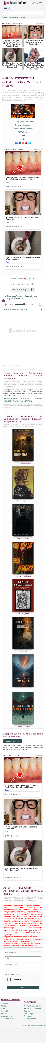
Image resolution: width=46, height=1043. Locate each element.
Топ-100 (4, 1011)
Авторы (4, 1014)
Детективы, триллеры (33, 1008)
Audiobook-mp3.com (38, 1025)
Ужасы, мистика (37, 92)
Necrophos (27, 125)
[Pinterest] (26, 143)
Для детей (28, 1011)
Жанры (4, 1006)
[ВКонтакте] (16, 143)
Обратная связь (7, 1019)
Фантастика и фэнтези (33, 1006)
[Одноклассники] (23, 143)
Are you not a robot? (12, 974)
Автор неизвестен (27, 122)
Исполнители (6, 1016)
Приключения (30, 1016)
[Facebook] (20, 143)
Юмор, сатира (30, 1019)
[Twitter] (29, 143)
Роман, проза (29, 1014)
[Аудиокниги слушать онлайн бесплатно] (15, 3)
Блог (3, 1008)
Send (23, 988)
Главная (4, 1003)
